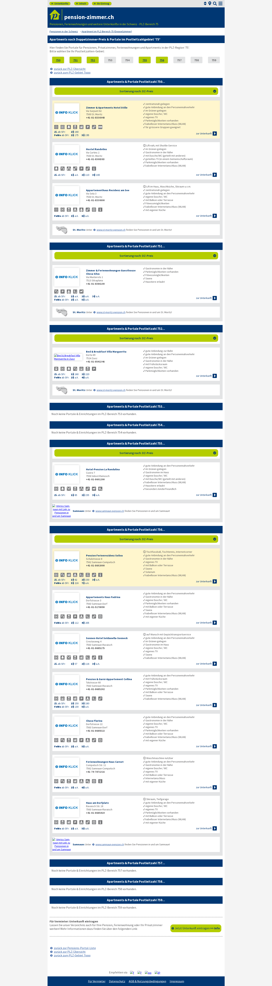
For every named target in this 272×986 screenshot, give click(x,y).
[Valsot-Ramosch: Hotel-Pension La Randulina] (68, 474)
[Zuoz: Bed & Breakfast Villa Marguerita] (68, 357)
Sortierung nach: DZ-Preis (168, 91)
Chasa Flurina (94, 720)
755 (144, 60)
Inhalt (81, 3)
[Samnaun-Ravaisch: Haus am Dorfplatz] (68, 808)
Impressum (177, 981)
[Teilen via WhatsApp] (149, 972)
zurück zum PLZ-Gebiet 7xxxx (72, 72)
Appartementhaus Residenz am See (107, 190)
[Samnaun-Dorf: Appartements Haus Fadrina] (68, 602)
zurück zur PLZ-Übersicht (70, 69)
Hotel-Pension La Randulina (103, 469)
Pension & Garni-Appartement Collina (109, 679)
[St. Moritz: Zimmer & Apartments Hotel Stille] (68, 113)
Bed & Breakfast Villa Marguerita (106, 351)
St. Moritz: (79, 229)
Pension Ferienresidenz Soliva (104, 555)
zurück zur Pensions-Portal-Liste (75, 948)
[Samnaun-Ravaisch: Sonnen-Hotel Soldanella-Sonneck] (68, 643)
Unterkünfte (59, 3)
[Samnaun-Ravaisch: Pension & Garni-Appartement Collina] (68, 684)
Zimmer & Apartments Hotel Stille (106, 107)
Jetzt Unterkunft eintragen (197, 928)
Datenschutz (117, 981)
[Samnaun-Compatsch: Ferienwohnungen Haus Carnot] (68, 767)
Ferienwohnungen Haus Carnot (105, 761)
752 (92, 60)
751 (75, 60)
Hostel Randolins (96, 149)
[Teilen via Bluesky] (140, 972)
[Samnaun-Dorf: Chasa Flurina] (68, 726)
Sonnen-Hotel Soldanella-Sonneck (107, 638)
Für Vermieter (96, 981)
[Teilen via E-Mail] (159, 972)
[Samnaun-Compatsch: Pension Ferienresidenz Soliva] (68, 561)
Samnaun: (79, 511)
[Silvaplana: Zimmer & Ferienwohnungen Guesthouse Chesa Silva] (68, 277)
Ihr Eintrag (101, 3)
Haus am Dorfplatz (97, 802)
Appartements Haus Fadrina (103, 597)
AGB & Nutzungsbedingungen (147, 981)
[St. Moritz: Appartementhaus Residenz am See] (68, 195)
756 (162, 60)
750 (58, 60)
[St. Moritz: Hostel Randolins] (68, 154)
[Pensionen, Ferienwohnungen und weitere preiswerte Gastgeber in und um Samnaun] (61, 511)
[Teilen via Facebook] (133, 972)
